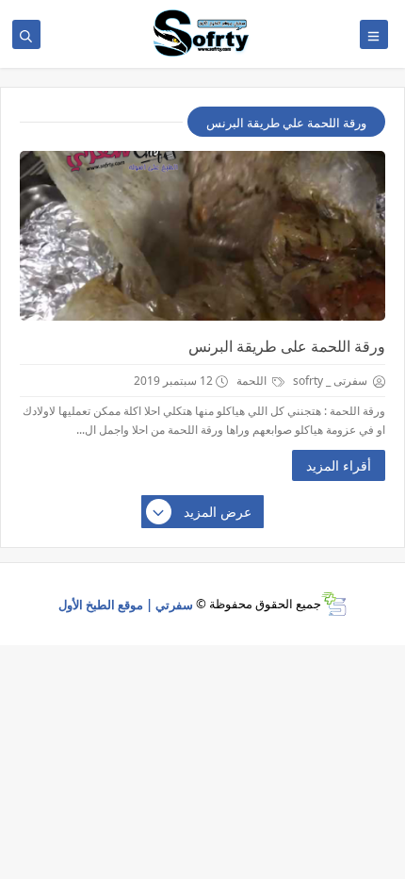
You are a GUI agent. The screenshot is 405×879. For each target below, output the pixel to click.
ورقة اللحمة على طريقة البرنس (286, 346)
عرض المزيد (217, 512)
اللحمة (252, 381)
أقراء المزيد (338, 465)
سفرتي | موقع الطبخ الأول (125, 603)
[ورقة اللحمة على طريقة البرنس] (202, 236)
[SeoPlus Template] (334, 604)
